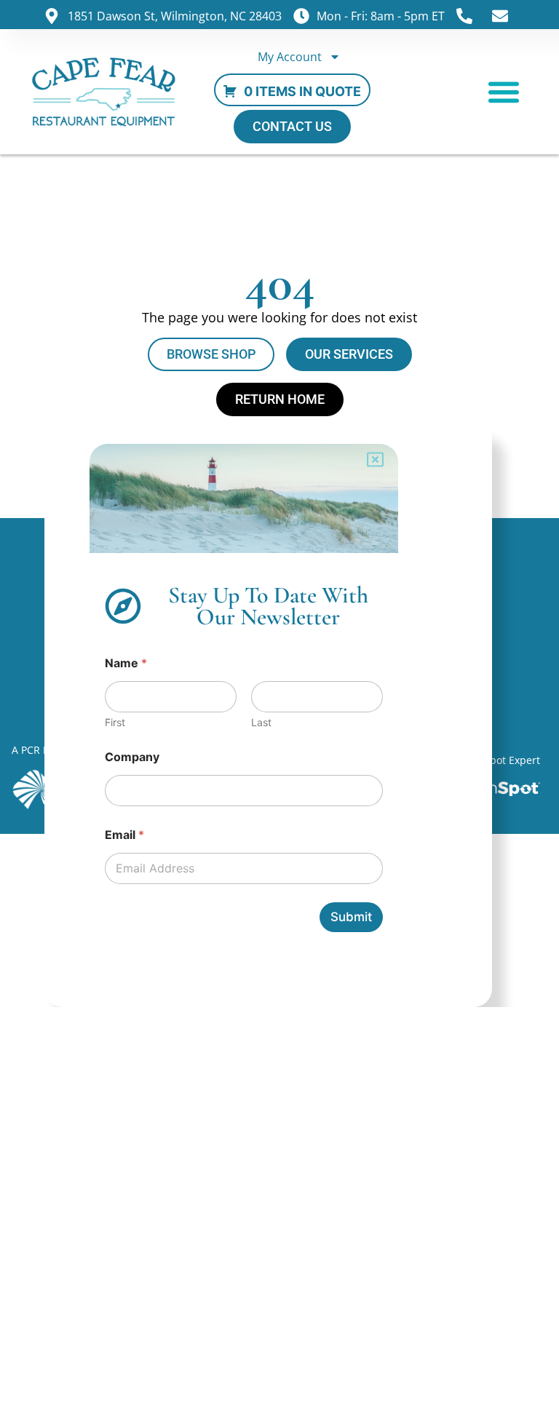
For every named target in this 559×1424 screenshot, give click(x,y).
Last (261, 722)
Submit (351, 917)
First (115, 722)
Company (132, 757)
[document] (279, 712)
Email (124, 835)
